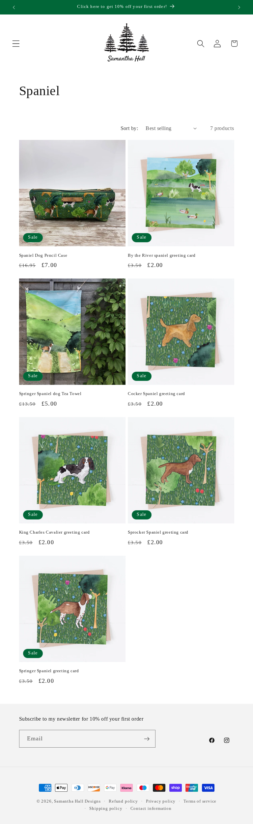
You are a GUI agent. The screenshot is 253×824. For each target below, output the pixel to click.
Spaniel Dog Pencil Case (43, 255)
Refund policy (123, 801)
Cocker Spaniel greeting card (156, 393)
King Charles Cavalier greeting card (54, 532)
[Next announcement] (239, 7)
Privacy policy (161, 801)
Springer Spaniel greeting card (49, 670)
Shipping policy (105, 808)
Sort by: (129, 128)
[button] (16, 43)
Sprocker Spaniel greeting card (158, 532)
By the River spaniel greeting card (161, 255)
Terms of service (199, 801)
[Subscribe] (146, 739)
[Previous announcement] (14, 7)
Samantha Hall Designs (77, 801)
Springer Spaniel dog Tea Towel (50, 393)
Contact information (151, 808)
